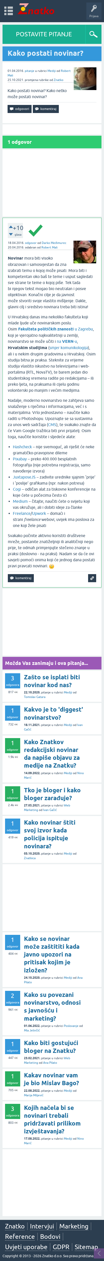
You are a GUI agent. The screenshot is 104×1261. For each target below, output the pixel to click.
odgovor (31, 243)
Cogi (17, 489)
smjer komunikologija (68, 347)
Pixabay (20, 459)
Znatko (58, 80)
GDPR (61, 1246)
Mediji (51, 71)
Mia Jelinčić (32, 1030)
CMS (52, 424)
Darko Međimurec (54, 243)
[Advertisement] (52, 183)
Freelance (22, 513)
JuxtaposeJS (25, 477)
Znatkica (30, 858)
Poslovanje (71, 1026)
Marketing (73, 1226)
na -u (67, 341)
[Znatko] (36, 9)
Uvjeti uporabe (26, 1246)
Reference (20, 1236)
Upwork (39, 513)
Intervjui (42, 1226)
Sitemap (86, 1246)
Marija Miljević (33, 1095)
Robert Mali (49, 247)
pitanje (29, 71)
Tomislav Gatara (34, 697)
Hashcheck (23, 446)
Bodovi (50, 1236)
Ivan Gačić (50, 810)
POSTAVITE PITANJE (44, 34)
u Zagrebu (55, 329)
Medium (21, 501)
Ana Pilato (50, 1062)
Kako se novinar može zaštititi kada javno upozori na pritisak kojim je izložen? (52, 954)
